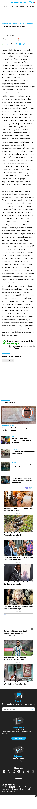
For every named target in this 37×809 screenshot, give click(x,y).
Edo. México (19, 6)
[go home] (18, 784)
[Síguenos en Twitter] (9, 771)
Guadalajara (30, 6)
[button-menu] (2, 2)
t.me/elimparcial (18, 758)
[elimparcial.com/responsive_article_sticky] (36, 796)
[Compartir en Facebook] (7, 44)
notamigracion (28, 23)
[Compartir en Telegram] (15, 44)
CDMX (12, 6)
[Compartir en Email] (20, 44)
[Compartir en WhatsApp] (3, 44)
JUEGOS (5, 6)
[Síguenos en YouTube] (18, 771)
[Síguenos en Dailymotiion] (33, 771)
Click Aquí (18, 738)
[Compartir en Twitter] (11, 44)
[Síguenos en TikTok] (24, 771)
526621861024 (18, 729)
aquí (17, 348)
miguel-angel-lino (9, 35)
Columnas (17, 23)
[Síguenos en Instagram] (14, 771)
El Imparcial (6, 23)
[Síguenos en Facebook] (4, 771)
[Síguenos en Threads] (28, 771)
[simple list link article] (18, 415)
